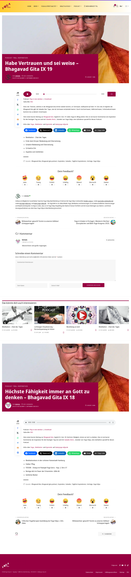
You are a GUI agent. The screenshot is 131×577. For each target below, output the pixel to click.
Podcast (8, 58)
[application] (69, 93)
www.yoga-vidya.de (61, 124)
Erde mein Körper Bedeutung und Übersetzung (43, 141)
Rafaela (17, 404)
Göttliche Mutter (32, 475)
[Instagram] (125, 565)
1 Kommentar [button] (108, 534)
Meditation (38, 124)
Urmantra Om (31, 148)
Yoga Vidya (96, 161)
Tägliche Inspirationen (79, 161)
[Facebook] (120, 565)
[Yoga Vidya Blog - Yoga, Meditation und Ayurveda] (6, 6)
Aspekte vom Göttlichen (34, 152)
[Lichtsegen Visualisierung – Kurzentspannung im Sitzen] (49, 315)
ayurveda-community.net (105, 201)
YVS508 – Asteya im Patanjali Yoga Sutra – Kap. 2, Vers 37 (46, 468)
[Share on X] (17, 104)
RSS (31, 102)
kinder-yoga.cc (88, 201)
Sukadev (68, 161)
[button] (117, 6)
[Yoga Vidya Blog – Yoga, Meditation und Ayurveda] (5, 565)
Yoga (32, 124)
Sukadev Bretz (51, 119)
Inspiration (61, 161)
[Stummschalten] (111, 94)
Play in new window (36, 99)
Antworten (111, 240)
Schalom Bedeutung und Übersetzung (39, 144)
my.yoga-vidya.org (25, 203)
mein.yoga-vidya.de (40, 203)
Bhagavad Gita (48, 117)
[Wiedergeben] (27, 94)
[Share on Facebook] (17, 99)
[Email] (17, 119)
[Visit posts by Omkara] (8, 77)
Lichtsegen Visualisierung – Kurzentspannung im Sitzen (44, 328)
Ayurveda (49, 124)
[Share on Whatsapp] (17, 109)
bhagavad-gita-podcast (49, 161)
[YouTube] (122, 565)
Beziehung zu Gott (73, 327)
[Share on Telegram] (17, 114)
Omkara (17, 76)
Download (48, 99)
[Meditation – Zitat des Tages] (17, 315)
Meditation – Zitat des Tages (36, 137)
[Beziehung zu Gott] (82, 315)
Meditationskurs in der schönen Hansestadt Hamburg (45, 460)
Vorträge (90, 161)
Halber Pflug (30, 464)
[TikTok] (128, 565)
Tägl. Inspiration (20, 58)
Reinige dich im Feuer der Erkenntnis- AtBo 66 (43, 471)
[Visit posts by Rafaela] (8, 405)
